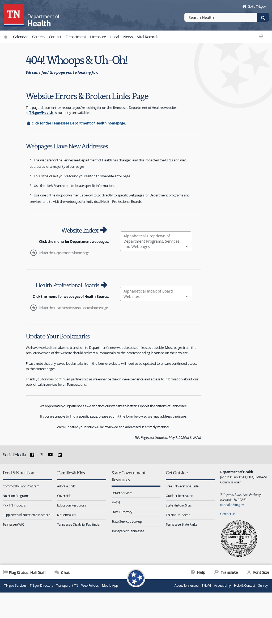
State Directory (122, 512)
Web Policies (90, 585)
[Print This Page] (261, 35)
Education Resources (71, 505)
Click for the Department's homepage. (63, 252)
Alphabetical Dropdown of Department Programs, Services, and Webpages (152, 241)
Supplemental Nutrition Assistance (26, 515)
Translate (229, 572)
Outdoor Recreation (179, 495)
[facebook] (32, 454)
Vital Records (147, 36)
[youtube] (50, 454)
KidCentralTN (66, 515)
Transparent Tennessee (128, 531)
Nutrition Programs (16, 495)
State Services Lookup (127, 521)
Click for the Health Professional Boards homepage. (72, 307)
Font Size (260, 572)
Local (114, 36)
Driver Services (122, 493)
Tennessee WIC (13, 524)
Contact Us (227, 514)
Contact (55, 36)
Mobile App (110, 585)
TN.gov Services (15, 585)
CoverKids (64, 495)
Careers (38, 36)
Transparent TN (67, 585)
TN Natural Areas (178, 515)
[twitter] (41, 454)
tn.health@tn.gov (232, 505)
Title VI (206, 585)
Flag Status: (27, 572)
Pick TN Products (14, 505)
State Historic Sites (179, 505)
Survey (263, 585)
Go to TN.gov (257, 6)
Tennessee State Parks (181, 524)
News (128, 36)
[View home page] (14, 15)
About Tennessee (186, 585)
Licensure (98, 36)
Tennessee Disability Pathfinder (78, 524)
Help (200, 572)
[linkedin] (60, 454)
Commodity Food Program (21, 486)
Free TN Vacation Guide (182, 486)
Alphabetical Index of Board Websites (148, 294)
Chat (65, 572)
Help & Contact (244, 585)
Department (76, 36)
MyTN (116, 502)
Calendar (20, 36)
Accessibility (222, 585)
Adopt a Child (66, 486)
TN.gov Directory (41, 585)
